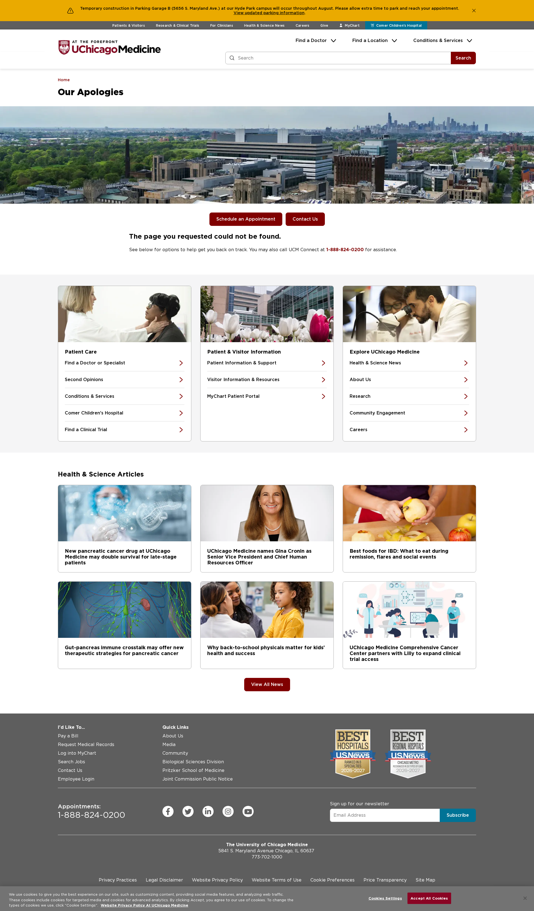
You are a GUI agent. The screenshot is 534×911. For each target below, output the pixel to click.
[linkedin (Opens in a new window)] (208, 811)
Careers (302, 25)
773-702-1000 (267, 857)
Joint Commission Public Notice (197, 779)
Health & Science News (264, 25)
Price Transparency (385, 880)
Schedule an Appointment (245, 219)
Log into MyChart (77, 753)
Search (463, 58)
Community (175, 753)
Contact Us (305, 219)
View (239, 13)
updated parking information (275, 13)
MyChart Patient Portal (233, 396)
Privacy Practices (118, 880)
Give (324, 25)
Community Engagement (377, 413)
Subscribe (458, 815)
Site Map (425, 880)
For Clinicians (221, 25)
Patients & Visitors (128, 25)
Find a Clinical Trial (86, 429)
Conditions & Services (438, 40)
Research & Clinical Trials (177, 25)
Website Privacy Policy (217, 880)
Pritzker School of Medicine (193, 770)
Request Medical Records (86, 744)
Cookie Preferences (332, 880)
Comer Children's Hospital (94, 413)
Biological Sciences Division (193, 761)
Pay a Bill (68, 736)
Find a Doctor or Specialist (95, 363)
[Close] (525, 898)
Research (360, 396)
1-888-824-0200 (345, 249)
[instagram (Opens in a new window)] (228, 811)
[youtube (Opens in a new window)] (248, 811)
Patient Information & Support (241, 363)
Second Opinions (84, 379)
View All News (267, 684)
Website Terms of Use (276, 880)
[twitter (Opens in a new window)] (188, 811)
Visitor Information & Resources (243, 379)
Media (168, 744)
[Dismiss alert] (474, 10)
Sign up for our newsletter (359, 803)
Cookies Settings (385, 898)
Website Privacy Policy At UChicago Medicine (144, 905)
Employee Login (76, 779)
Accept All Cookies (429, 898)
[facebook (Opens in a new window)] (168, 811)
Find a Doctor (311, 40)
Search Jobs (71, 761)
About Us (360, 379)
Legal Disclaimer (164, 880)
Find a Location (370, 40)
